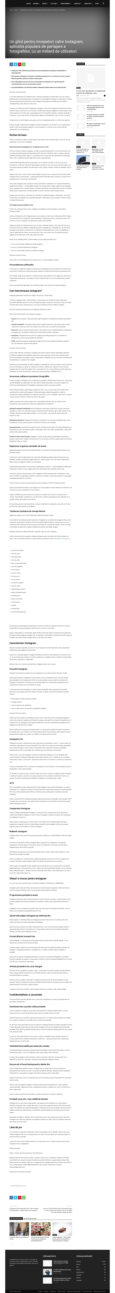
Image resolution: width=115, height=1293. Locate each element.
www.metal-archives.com (62, 538)
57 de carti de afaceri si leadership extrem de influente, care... (90, 92)
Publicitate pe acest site (99, 1291)
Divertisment (65, 3)
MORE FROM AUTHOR (30, 1218)
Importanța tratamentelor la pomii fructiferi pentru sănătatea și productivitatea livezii (40, 1239)
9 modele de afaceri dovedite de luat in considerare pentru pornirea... (95, 116)
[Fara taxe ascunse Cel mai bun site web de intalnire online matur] (47, 1280)
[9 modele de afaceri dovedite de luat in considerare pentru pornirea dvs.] (80, 117)
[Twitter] (15, 64)
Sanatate (87, 3)
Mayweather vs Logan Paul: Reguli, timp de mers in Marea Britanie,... (98, 150)
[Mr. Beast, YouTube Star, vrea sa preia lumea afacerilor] (80, 126)
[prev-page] (11, 1244)
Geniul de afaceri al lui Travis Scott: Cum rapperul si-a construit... (98, 167)
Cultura (54, 3)
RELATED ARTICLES (16, 1218)
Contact (40, 1291)
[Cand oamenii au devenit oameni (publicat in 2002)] (47, 1263)
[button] (103, 4)
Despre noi (53, 1291)
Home (11, 10)
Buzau (44, 3)
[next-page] (13, 1244)
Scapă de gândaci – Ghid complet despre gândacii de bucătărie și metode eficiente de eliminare (61, 1239)
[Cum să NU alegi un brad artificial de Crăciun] (19, 1229)
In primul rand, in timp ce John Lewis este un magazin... (82, 167)
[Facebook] (11, 64)
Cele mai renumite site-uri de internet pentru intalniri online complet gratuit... (95, 107)
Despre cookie (61, 1291)
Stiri (96, 3)
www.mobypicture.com (18, 1186)
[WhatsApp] (24, 64)
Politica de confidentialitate (74, 1291)
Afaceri (35, 3)
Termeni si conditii (87, 1291)
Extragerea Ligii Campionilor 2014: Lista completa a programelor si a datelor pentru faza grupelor (24, 1209)
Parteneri (46, 1291)
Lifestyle (77, 3)
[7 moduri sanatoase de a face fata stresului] (47, 1272)
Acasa (28, 3)
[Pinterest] (19, 64)
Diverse (16, 10)
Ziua (77, 95)
